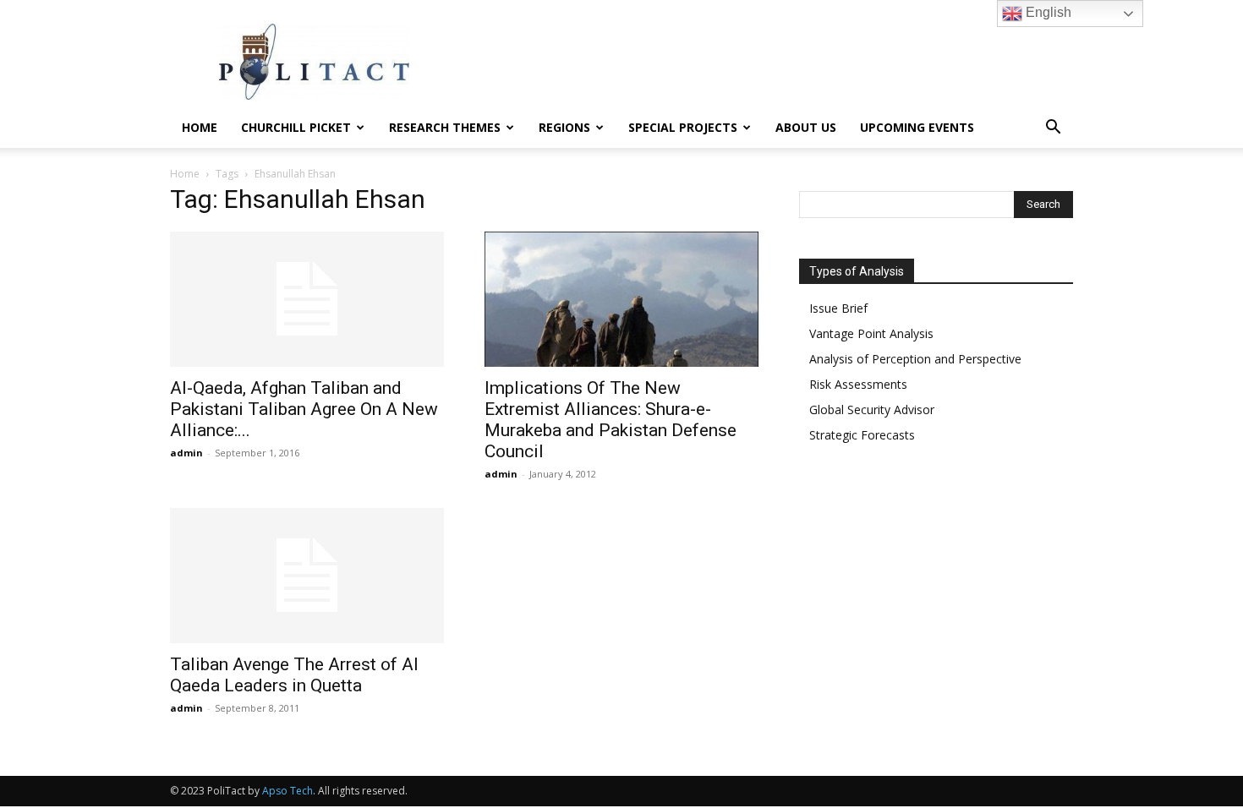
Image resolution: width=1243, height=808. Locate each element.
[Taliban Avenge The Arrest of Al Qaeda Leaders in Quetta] (307, 575)
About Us (805, 127)
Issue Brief (838, 308)
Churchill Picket (296, 127)
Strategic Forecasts (862, 435)
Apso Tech (287, 790)
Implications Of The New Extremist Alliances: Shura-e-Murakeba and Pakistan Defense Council (610, 419)
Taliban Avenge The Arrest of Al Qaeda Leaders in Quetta (294, 675)
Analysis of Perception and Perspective (915, 359)
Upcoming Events (917, 127)
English (1046, 12)
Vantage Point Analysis (871, 333)
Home (199, 127)
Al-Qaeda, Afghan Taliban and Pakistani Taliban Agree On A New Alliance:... (304, 409)
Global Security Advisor (871, 409)
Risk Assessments (858, 384)
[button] (1052, 129)
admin (186, 452)
